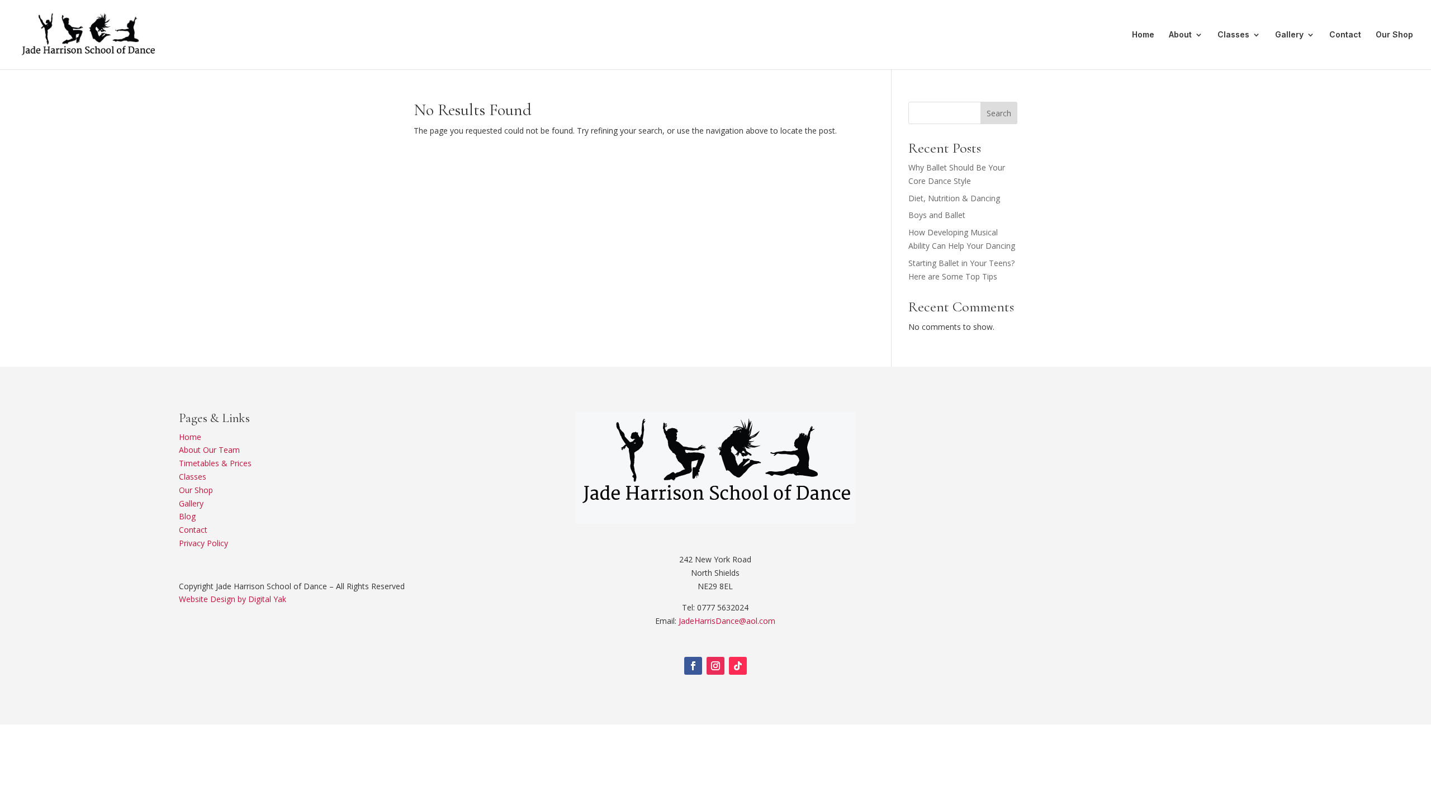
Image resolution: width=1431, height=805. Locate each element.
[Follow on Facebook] (693, 666)
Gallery (1289, 35)
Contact (1345, 35)
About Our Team (209, 449)
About (1180, 35)
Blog (187, 516)
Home (1143, 35)
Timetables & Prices (215, 463)
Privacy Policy (203, 543)
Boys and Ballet (936, 215)
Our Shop (1394, 35)
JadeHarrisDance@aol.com (727, 620)
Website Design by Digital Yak (232, 599)
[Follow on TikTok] (738, 666)
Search (999, 113)
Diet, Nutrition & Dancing (954, 198)
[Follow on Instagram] (715, 666)
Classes (1233, 35)
